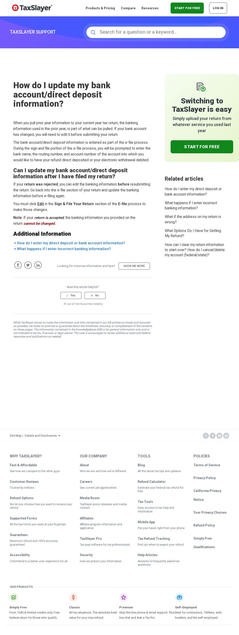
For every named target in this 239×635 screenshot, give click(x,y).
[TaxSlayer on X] (206, 436)
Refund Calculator (152, 482)
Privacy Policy (204, 478)
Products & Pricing (100, 8)
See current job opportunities (98, 487)
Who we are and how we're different (103, 471)
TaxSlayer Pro (91, 538)
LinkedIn (38, 265)
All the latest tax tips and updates (159, 471)
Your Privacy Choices (210, 512)
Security (86, 555)
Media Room (90, 498)
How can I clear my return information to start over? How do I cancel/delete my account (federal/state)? (195, 250)
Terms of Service (206, 465)
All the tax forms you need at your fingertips (38, 524)
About (84, 465)
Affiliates (87, 518)
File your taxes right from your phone (161, 528)
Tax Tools (145, 502)
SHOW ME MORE (134, 266)
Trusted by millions (22, 487)
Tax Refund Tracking (154, 538)
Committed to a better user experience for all (38, 561)
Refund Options (22, 498)
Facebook (18, 265)
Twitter (28, 265)
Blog (141, 465)
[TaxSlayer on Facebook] (213, 436)
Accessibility (20, 555)
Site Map (16, 435)
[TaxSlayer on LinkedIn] (226, 436)
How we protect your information (101, 561)
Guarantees (19, 535)
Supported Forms (23, 518)
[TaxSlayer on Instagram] (219, 436)
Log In (218, 8)
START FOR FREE (187, 8)
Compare (128, 8)
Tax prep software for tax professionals (105, 544)
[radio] (70, 295)
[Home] (32, 8)
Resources (150, 8)
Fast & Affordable (23, 465)
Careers (86, 482)
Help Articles (148, 555)
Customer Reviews (24, 482)
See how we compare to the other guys (35, 471)
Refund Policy (204, 525)
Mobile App (146, 522)
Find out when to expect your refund (161, 544)
